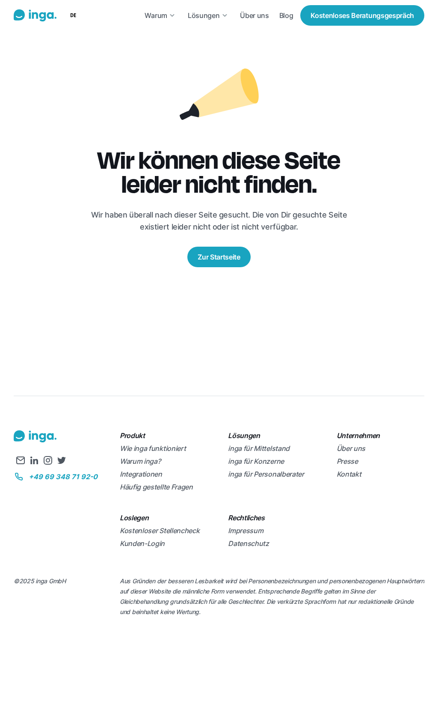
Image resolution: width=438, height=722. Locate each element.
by (72, 32)
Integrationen (141, 474)
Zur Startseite (219, 257)
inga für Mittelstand (259, 448)
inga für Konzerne (256, 461)
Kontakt (349, 474)
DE (73, 15)
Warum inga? (140, 461)
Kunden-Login (142, 543)
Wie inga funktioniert (153, 448)
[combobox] (73, 15)
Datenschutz (248, 543)
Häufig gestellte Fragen (156, 487)
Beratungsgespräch (362, 15)
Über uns (351, 448)
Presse (347, 461)
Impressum (245, 530)
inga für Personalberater (266, 474)
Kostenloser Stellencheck (159, 530)
